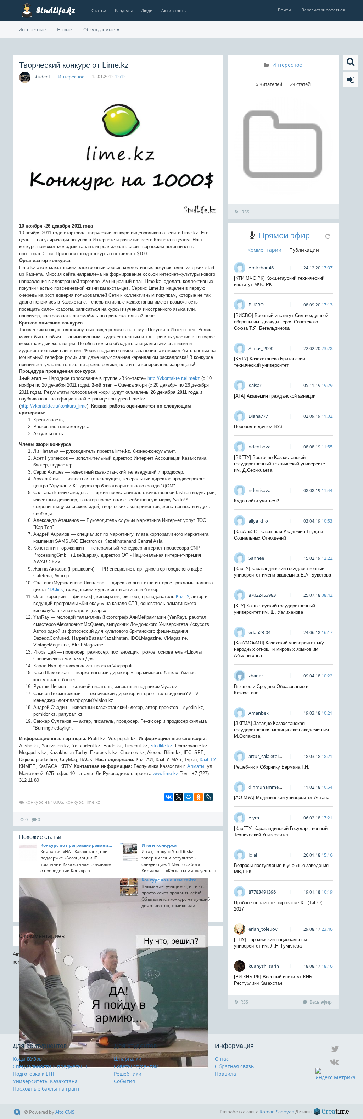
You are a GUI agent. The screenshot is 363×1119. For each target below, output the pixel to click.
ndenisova (259, 446)
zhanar (255, 675)
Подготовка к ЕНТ (34, 1073)
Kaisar (254, 385)
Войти (284, 10)
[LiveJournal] (208, 797)
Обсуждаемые (99, 29)
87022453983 (262, 595)
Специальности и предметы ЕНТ (53, 1066)
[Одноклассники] (198, 797)
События (124, 1081)
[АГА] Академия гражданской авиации (274, 396)
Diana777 (258, 416)
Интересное (71, 76)
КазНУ (182, 596)
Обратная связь (234, 1066)
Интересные (32, 29)
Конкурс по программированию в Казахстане (78, 845)
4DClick (55, 589)
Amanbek (258, 713)
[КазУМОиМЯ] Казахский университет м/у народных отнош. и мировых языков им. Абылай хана (279, 649)
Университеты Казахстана (45, 1081)
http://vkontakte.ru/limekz (173, 378)
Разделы (124, 10)
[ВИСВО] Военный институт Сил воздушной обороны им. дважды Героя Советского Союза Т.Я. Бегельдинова (281, 322)
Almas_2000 (260, 348)
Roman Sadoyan (276, 1111)
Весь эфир (320, 1002)
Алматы (195, 766)
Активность (173, 10)
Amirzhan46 (261, 267)
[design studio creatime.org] (331, 1111)
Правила (225, 1073)
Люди (147, 10)
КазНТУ (207, 759)
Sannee (256, 558)
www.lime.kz (165, 773)
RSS (244, 211)
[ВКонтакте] (168, 797)
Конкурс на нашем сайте (168, 880)
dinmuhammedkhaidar (272, 787)
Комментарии (264, 249)
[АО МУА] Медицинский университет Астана (281, 797)
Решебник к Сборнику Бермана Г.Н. (271, 767)
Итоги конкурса (159, 845)
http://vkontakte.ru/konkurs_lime (54, 406)
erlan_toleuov (263, 929)
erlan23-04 (259, 632)
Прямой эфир (284, 235)
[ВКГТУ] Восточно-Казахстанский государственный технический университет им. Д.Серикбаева (280, 464)
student (42, 76)
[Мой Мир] (188, 797)
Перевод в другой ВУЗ (258, 426)
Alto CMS (64, 1112)
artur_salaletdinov (267, 756)
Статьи (98, 10)
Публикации (304, 249)
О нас (222, 1058)
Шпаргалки (127, 1058)
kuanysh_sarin (263, 966)
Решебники (127, 1073)
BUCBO (256, 304)
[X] (178, 797)
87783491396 (262, 892)
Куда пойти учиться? (256, 500)
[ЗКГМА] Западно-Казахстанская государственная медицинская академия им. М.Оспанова (282, 730)
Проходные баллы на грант (46, 1088)
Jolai (252, 855)
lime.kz (92, 802)
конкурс (74, 802)
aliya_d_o (258, 521)
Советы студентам (136, 1066)
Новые (64, 29)
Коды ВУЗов (27, 1058)
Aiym (253, 817)
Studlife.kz (161, 745)
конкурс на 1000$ (44, 802)
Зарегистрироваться (323, 10)
